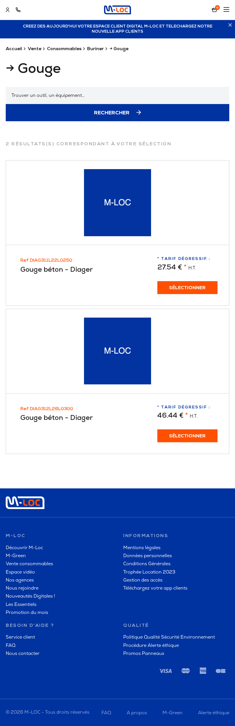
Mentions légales (141, 548)
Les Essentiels (21, 604)
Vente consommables (29, 564)
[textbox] (117, 96)
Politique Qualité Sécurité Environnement (169, 637)
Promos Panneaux (143, 653)
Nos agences (20, 580)
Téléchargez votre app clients (155, 588)
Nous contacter (23, 653)
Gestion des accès (142, 580)
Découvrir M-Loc (24, 548)
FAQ (10, 645)
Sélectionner (187, 288)
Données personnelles (147, 556)
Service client (20, 637)
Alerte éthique (213, 713)
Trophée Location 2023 (149, 572)
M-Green (16, 556)
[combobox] (117, 95)
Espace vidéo (20, 572)
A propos (137, 713)
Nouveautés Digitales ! (30, 596)
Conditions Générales (147, 564)
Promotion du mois (27, 612)
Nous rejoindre (22, 588)
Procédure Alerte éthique (151, 645)
